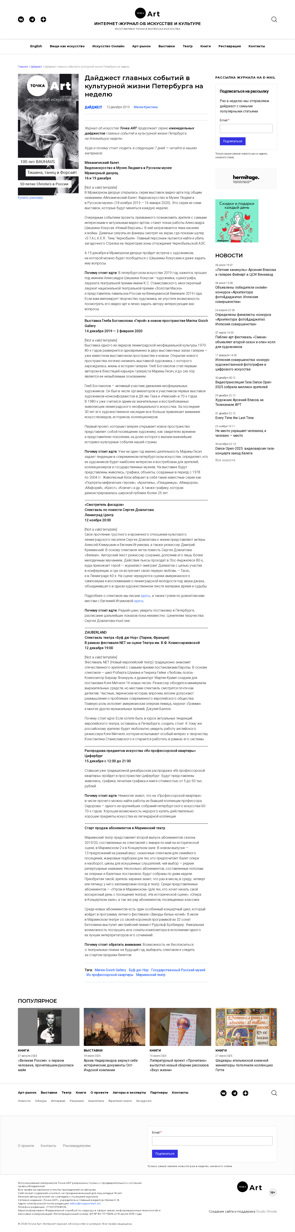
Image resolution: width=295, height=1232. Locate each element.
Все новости (225, 460)
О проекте (99, 1092)
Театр (188, 46)
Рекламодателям (76, 1146)
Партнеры (159, 1092)
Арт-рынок (141, 46)
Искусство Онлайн (108, 46)
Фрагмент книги (120, 1100)
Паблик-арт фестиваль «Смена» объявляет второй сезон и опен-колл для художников (245, 342)
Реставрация (230, 46)
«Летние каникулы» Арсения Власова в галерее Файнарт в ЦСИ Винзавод (245, 272)
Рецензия (77, 1100)
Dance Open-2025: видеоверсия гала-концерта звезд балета (245, 450)
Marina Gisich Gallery (110, 970)
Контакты (257, 46)
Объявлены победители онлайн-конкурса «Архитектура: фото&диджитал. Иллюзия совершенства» (241, 294)
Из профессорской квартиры (109, 975)
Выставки (167, 46)
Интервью (58, 1100)
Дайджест (36, 66)
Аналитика (96, 1100)
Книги (205, 46)
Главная (23, 66)
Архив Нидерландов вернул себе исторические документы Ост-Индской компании (111, 1065)
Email (224, 120)
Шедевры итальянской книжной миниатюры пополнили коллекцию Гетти (244, 1065)
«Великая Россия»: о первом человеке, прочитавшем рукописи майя (45, 1065)
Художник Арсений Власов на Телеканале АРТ (239, 402)
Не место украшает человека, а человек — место (240, 433)
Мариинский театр (150, 975)
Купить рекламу (30, 198)
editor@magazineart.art (85, 1203)
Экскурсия (143, 1100)
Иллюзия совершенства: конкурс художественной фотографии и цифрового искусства (242, 364)
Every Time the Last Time (234, 418)
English (36, 46)
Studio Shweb (266, 1211)
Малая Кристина (146, 107)
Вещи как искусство (67, 46)
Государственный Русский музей (178, 970)
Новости (24, 1100)
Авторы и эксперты (129, 1092)
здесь (145, 596)
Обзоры (41, 1100)
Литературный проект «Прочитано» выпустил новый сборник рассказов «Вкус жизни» (179, 1065)
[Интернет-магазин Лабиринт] (237, 241)
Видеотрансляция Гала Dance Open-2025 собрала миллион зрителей (243, 384)
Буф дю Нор (139, 970)
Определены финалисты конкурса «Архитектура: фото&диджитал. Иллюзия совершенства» (243, 319)
